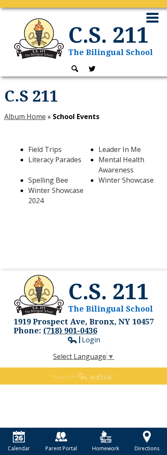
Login (83, 339)
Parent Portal (61, 448)
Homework (105, 448)
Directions (146, 448)
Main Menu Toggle (152, 18)
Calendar (19, 448)
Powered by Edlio (83, 376)
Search (75, 68)
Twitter (92, 68)
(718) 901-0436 (70, 330)
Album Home (25, 116)
